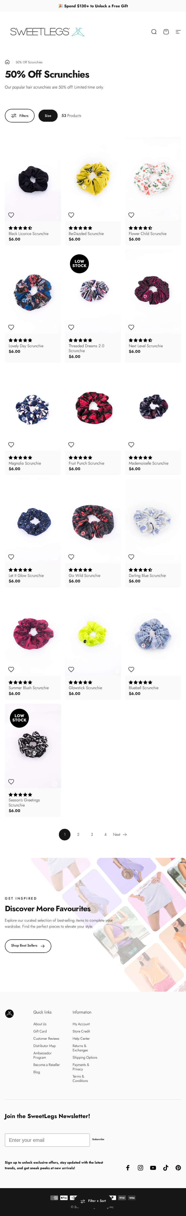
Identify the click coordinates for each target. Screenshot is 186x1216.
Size (48, 115)
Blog (36, 1072)
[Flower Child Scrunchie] (153, 179)
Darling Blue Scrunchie (147, 575)
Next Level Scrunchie (146, 346)
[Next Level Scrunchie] (153, 291)
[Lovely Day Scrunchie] (33, 291)
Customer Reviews (46, 1038)
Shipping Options (85, 1057)
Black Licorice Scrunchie (28, 233)
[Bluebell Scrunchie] (153, 633)
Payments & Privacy (81, 1067)
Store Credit (81, 1031)
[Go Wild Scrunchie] (93, 521)
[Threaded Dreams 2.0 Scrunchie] (93, 291)
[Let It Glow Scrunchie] (33, 521)
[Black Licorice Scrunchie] (33, 179)
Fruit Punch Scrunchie (86, 463)
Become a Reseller (46, 1065)
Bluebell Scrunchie (143, 688)
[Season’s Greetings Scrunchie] (33, 746)
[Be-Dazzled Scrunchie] (93, 179)
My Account (81, 1024)
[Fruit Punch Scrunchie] (93, 409)
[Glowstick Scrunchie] (93, 633)
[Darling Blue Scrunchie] (153, 521)
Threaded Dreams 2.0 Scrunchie (86, 348)
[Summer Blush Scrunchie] (33, 633)
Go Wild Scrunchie (84, 575)
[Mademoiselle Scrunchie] (153, 409)
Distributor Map (44, 1046)
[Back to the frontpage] (7, 62)
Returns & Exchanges (80, 1048)
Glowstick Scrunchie (85, 688)
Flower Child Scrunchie (147, 233)
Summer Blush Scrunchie (29, 688)
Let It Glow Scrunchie (26, 575)
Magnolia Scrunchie (25, 463)
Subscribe (98, 1139)
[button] (20, 228)
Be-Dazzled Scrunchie (86, 233)
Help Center (81, 1038)
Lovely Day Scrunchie (26, 346)
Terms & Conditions (80, 1078)
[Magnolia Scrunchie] (33, 409)
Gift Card (40, 1031)
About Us (39, 1024)
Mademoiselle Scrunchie (148, 463)
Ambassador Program (42, 1055)
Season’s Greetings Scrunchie (24, 802)
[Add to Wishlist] (11, 215)
